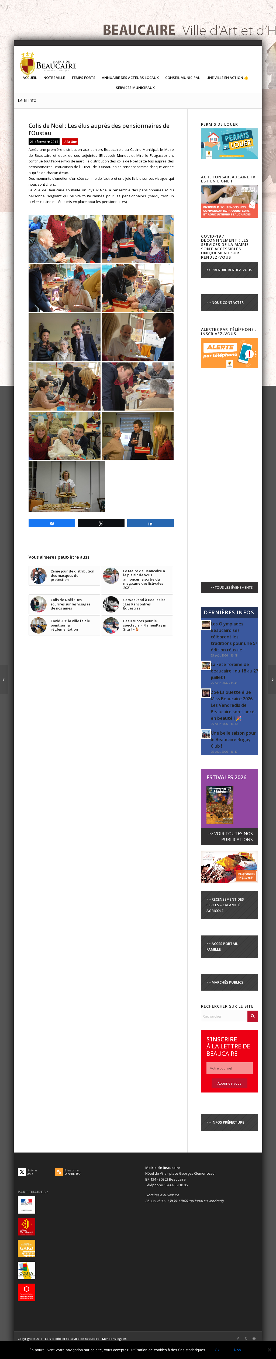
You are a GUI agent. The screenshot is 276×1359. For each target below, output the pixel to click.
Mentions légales (114, 1339)
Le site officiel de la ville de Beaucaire (72, 1339)
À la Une (70, 141)
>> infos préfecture (225, 1122)
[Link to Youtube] (254, 1338)
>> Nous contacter (225, 302)
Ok (217, 1350)
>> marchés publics (224, 982)
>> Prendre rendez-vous (229, 269)
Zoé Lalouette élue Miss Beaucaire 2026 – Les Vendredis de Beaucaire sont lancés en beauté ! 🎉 (234, 705)
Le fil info (27, 100)
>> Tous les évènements (231, 587)
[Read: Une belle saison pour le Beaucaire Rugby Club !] (206, 734)
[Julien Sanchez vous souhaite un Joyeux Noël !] (272, 679)
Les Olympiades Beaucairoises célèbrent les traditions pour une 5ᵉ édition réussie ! (234, 637)
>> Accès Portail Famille (222, 946)
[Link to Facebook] (238, 1338)
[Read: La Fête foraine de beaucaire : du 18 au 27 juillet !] (206, 665)
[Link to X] (246, 1338)
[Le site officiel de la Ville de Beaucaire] (48, 64)
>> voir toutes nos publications (230, 836)
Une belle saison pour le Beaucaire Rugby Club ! (233, 739)
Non (237, 1350)
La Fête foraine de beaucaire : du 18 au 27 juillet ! (234, 670)
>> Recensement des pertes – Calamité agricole (225, 905)
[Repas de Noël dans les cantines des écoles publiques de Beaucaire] (4, 679)
